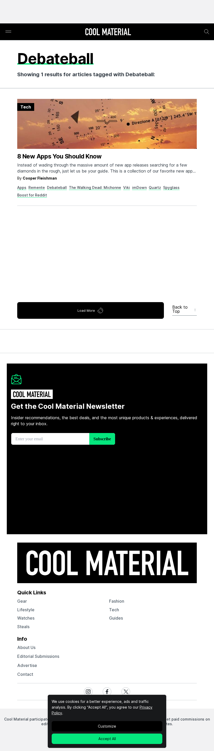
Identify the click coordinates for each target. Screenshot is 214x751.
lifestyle (25, 609)
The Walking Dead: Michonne (95, 187)
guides (116, 618)
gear (22, 601)
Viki (126, 187)
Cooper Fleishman (40, 178)
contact (25, 674)
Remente (36, 187)
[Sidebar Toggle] (8, 31)
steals (23, 626)
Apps (21, 187)
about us (26, 647)
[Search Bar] (207, 32)
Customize (107, 726)
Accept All (107, 738)
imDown (139, 187)
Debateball (57, 187)
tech (114, 609)
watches (25, 618)
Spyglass (171, 187)
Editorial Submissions (38, 656)
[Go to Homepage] (108, 32)
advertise (27, 665)
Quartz (155, 187)
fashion (116, 601)
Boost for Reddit (32, 195)
